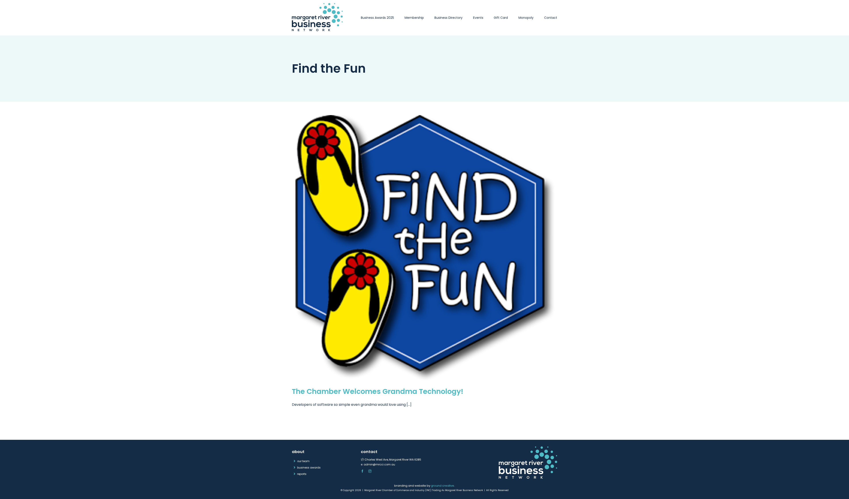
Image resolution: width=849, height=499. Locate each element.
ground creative (442, 486)
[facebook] (362, 471)
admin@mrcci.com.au (379, 464)
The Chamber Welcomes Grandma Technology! (377, 391)
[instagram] (369, 471)
